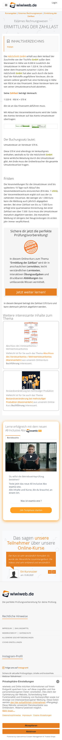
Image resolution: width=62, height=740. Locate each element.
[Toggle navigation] (6, 5)
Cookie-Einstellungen (12, 642)
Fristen (10, 46)
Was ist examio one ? (31, 500)
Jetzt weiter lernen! (31, 292)
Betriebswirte (13, 437)
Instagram (23, 667)
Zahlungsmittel (22, 628)
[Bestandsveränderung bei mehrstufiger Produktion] (31, 380)
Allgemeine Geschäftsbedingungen (17, 637)
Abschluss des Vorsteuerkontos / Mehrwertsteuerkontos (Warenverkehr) (30, 356)
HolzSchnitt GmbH (17, 56)
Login (54, 2)
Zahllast (14, 93)
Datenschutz (25, 633)
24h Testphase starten (31, 510)
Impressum (7, 628)
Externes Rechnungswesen (30, 13)
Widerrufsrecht (9, 633)
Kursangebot (10, 13)
